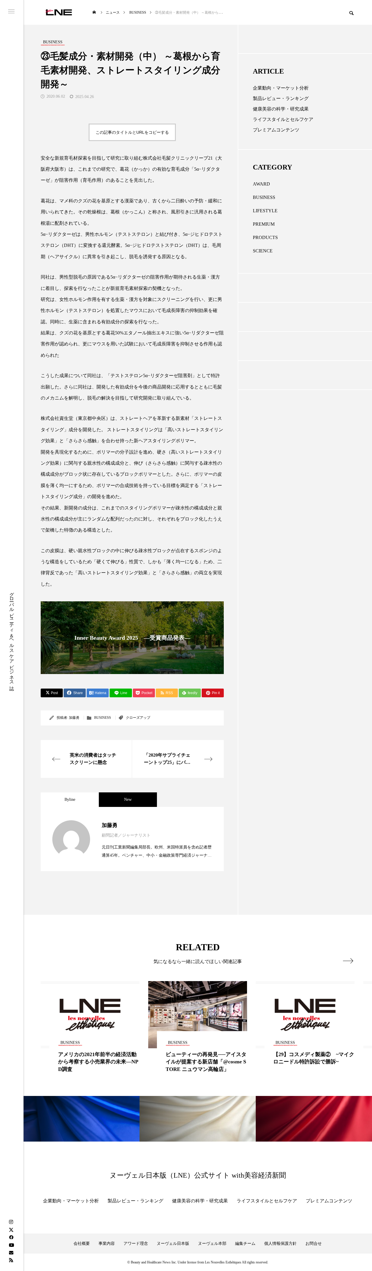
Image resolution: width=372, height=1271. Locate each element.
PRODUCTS (265, 237)
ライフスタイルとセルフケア (283, 119)
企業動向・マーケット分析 (281, 87)
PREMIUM (264, 224)
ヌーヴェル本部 (212, 1243)
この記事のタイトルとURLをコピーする (132, 132)
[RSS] (11, 1260)
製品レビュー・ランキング (281, 98)
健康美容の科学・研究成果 (281, 108)
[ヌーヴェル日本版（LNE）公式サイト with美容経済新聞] (58, 12)
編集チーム (245, 1243)
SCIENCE (263, 250)
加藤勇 (74, 718)
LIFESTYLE (265, 210)
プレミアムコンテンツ (276, 129)
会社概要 (82, 1243)
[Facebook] (11, 1237)
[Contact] (11, 1252)
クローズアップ (138, 718)
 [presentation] (348, 960)
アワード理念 (136, 1243)
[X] (11, 1229)
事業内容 (107, 1243)
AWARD (261, 183)
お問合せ (313, 1243)
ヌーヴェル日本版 (173, 1243)
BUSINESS (102, 718)
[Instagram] (11, 1222)
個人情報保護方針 (280, 1243)
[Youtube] (11, 1245)
